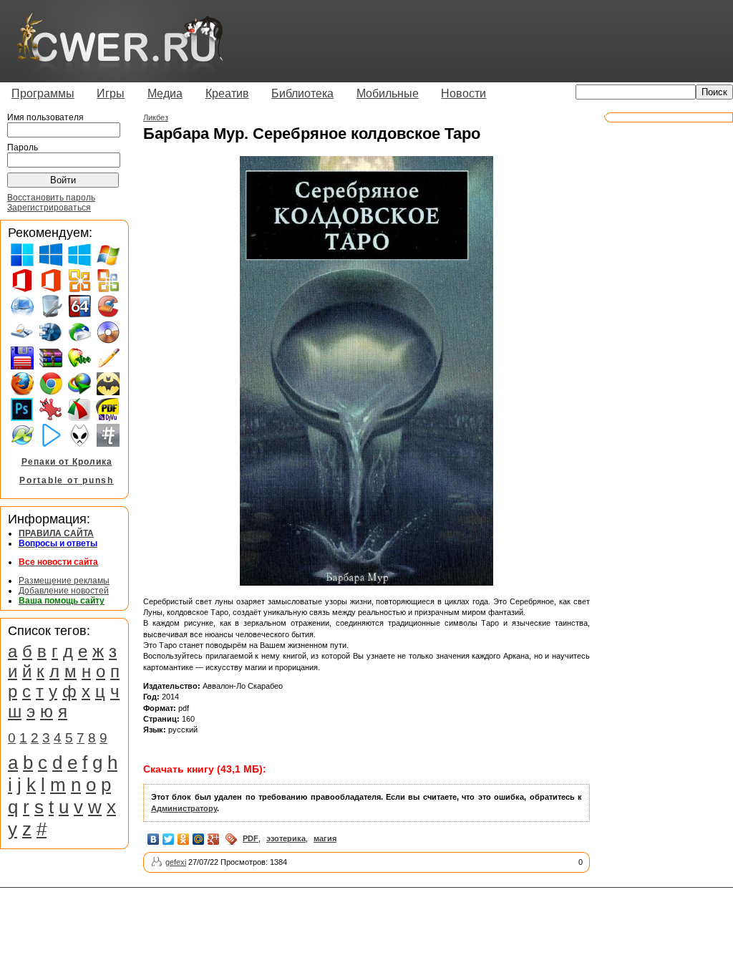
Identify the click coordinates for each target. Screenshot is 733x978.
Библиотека (302, 93)
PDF (250, 838)
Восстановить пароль (51, 198)
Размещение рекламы (64, 581)
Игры (111, 93)
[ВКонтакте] (153, 839)
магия (325, 838)
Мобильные (387, 93)
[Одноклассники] (183, 839)
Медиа (165, 93)
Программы (42, 93)
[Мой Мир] (198, 839)
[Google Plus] (213, 839)
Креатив (227, 93)
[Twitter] (168, 839)
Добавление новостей (64, 591)
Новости (463, 93)
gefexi (175, 862)
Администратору (184, 808)
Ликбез (155, 117)
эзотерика (286, 838)
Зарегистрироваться (49, 208)
